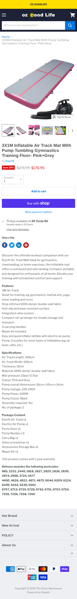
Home (6, 37)
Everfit (10, 161)
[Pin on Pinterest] (26, 245)
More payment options (38, 211)
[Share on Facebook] (4, 245)
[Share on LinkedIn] (19, 245)
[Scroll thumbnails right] (72, 131)
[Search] (70, 25)
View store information (18, 229)
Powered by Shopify (38, 592)
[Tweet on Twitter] (12, 245)
